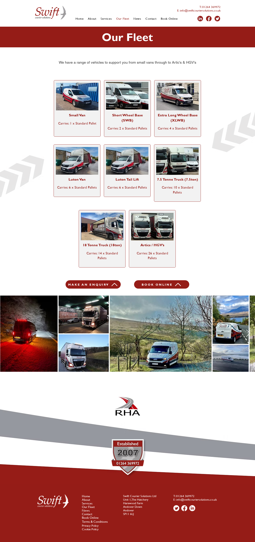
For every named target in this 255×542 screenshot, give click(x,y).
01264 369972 (211, 7)
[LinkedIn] (192, 508)
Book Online (90, 517)
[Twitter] (176, 508)
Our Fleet (88, 507)
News (86, 510)
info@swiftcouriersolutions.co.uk (200, 10)
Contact (87, 514)
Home (86, 496)
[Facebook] (184, 508)
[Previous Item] (7, 333)
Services (87, 503)
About (86, 499)
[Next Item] (248, 333)
